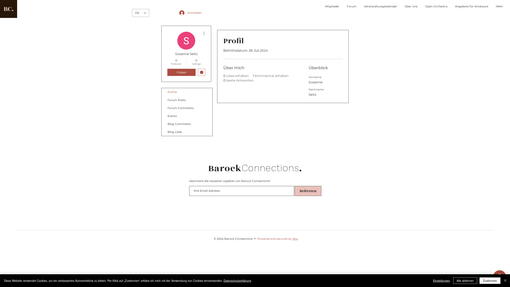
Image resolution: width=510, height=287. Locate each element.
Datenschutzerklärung (237, 281)
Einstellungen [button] (441, 281)
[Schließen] (505, 280)
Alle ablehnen (465, 281)
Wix (295, 239)
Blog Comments (179, 124)
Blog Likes (175, 132)
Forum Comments (181, 108)
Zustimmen (490, 281)
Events (172, 116)
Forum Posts (177, 100)
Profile (172, 92)
